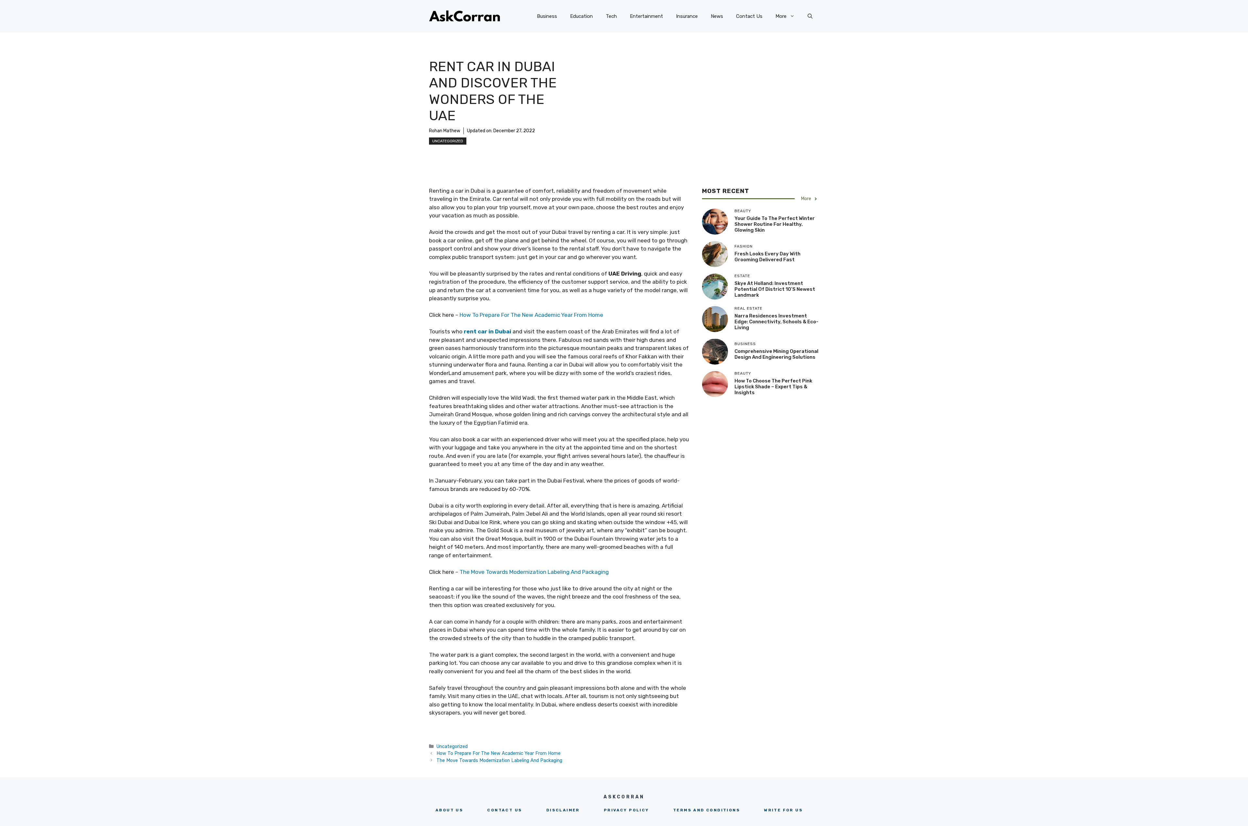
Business (547, 16)
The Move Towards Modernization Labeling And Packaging (534, 572)
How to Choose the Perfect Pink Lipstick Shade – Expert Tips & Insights (773, 386)
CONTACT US (504, 810)
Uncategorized (447, 141)
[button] (810, 16)
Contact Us (749, 16)
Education (581, 16)
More (780, 16)
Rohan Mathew (444, 131)
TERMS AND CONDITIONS (706, 810)
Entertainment (646, 16)
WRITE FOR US (783, 810)
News (717, 16)
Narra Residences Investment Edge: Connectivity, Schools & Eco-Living (776, 321)
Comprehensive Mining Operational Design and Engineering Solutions (776, 354)
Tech (611, 16)
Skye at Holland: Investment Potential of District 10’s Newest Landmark (774, 289)
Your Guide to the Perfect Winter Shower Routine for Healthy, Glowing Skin (774, 224)
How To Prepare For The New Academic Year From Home (531, 315)
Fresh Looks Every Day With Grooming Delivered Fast (767, 257)
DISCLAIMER (563, 810)
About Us (449, 810)
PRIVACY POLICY (626, 810)
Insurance (687, 16)
